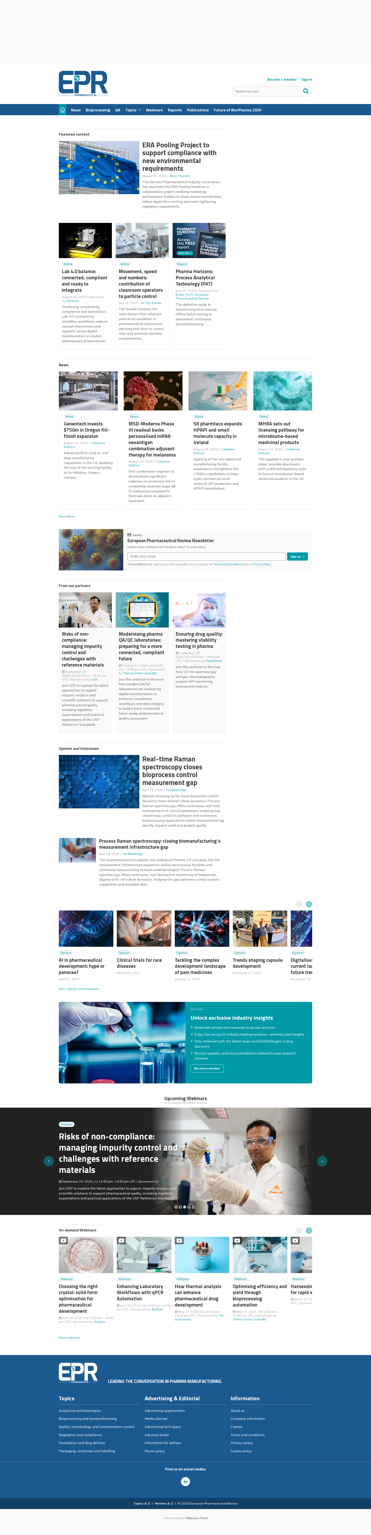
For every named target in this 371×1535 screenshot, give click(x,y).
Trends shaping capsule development (258, 963)
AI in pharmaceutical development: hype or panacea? (82, 966)
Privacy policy (242, 1443)
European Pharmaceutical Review (192, 296)
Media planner (156, 1418)
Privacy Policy (262, 564)
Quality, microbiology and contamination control (96, 1427)
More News (67, 516)
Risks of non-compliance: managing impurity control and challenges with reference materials (83, 649)
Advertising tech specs (163, 1427)
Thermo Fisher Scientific (140, 673)
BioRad (157, 1309)
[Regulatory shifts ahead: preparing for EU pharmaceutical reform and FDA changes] (180, 1207)
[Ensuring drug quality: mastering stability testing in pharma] (189, 1207)
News (69, 416)
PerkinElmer (213, 661)
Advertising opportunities (165, 1410)
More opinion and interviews (79, 989)
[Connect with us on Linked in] (185, 1481)
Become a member (282, 79)
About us (238, 1410)
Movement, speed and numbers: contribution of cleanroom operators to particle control (141, 284)
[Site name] (83, 95)
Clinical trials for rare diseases (139, 963)
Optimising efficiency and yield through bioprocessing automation (260, 1295)
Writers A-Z (164, 1503)
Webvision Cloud (197, 1518)
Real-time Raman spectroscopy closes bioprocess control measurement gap (172, 770)
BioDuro (100, 1322)
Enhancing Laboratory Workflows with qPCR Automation (140, 1292)
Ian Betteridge (176, 790)
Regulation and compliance (80, 1435)
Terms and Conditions (228, 564)
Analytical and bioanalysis (80, 1410)
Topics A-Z (141, 1503)
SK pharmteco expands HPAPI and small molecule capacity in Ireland (217, 433)
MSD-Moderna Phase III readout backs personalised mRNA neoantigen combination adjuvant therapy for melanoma (152, 439)
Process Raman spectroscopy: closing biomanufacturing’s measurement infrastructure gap (159, 844)
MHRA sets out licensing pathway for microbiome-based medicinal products (281, 433)
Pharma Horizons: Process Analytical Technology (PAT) (195, 277)
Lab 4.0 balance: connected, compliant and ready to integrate (84, 280)
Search (306, 90)
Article (68, 264)
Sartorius (72, 301)
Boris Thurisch (180, 176)
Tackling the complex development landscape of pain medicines (200, 966)
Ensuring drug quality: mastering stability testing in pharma (199, 640)
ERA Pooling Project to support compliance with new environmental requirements (179, 156)
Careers (237, 1427)
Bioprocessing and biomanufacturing (88, 1418)
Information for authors (163, 1443)
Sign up (295, 556)
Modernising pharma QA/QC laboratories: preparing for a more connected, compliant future (141, 646)
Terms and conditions (248, 1435)
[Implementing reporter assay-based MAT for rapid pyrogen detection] (176, 1207)
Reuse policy (155, 1451)
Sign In (307, 79)
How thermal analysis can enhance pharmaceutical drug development (198, 1295)
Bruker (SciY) (184, 294)
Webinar (67, 1132)
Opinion (66, 953)
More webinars (69, 1338)
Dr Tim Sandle (151, 303)
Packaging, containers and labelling (87, 1451)
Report (182, 264)
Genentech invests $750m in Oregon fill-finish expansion (86, 430)
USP (95, 679)
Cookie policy (241, 1451)
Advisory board (157, 1435)
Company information (248, 1418)
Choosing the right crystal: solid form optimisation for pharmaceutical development (78, 1298)
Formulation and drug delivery (82, 1443)
